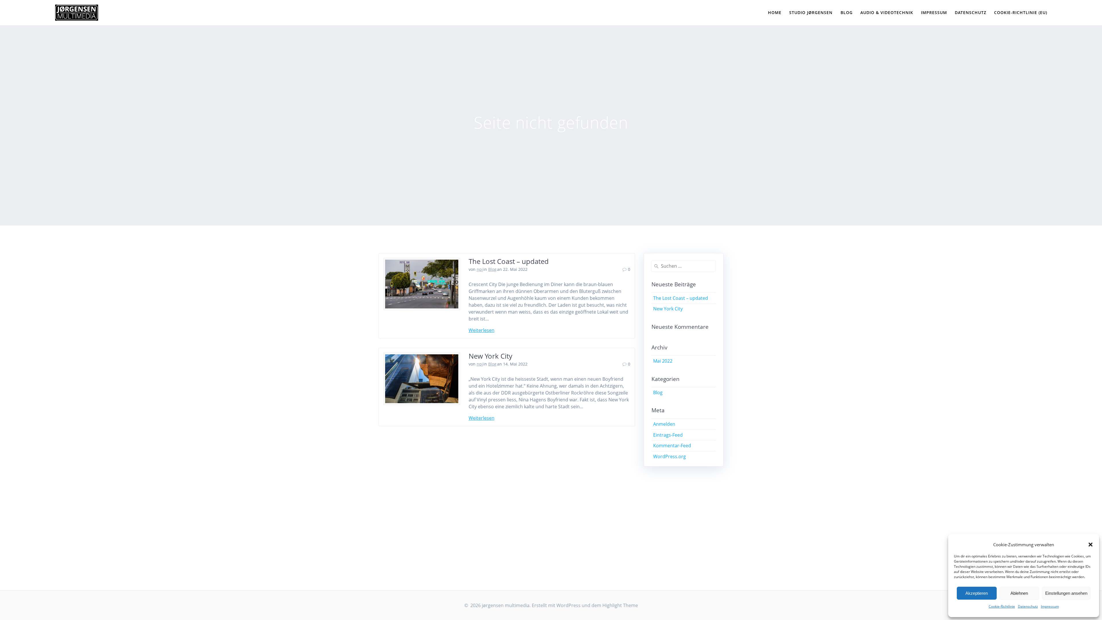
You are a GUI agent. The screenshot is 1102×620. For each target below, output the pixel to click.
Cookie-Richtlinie (1002, 606)
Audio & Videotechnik (886, 12)
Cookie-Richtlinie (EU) (1020, 12)
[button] (1090, 544)
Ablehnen (1019, 593)
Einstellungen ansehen (1066, 593)
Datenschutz (1028, 606)
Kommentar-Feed (672, 445)
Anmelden (664, 424)
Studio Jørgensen (811, 12)
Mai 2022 (662, 361)
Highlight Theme (620, 605)
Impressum (1050, 606)
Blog (847, 12)
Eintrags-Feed (668, 435)
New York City (490, 356)
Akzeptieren (976, 593)
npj (480, 269)
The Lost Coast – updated (509, 261)
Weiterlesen (481, 330)
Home (774, 12)
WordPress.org (669, 456)
